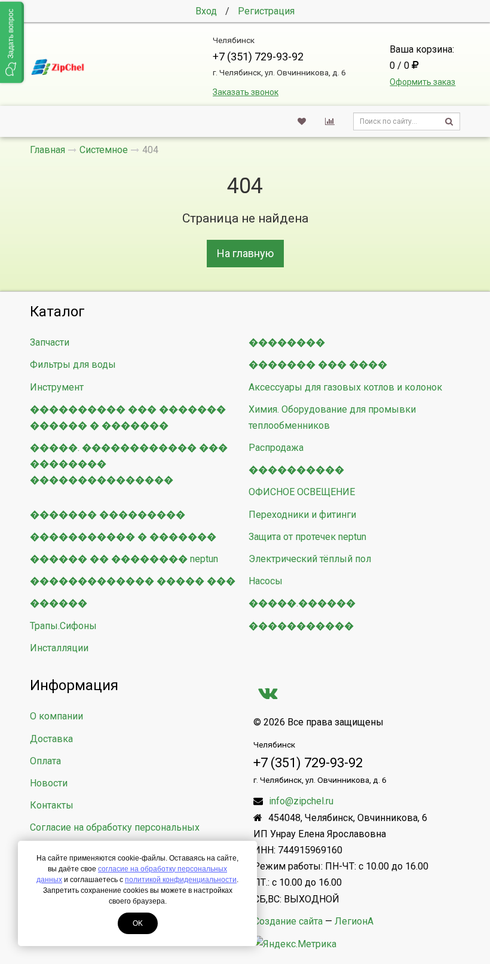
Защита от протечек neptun (307, 536)
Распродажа (276, 447)
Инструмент (57, 387)
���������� (296, 469)
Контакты (52, 805)
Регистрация (266, 11)
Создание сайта (288, 921)
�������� (287, 342)
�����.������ (302, 603)
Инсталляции (59, 648)
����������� (301, 626)
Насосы (266, 581)
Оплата (45, 761)
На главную (245, 253)
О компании (56, 716)
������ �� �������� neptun (124, 559)
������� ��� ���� (318, 364)
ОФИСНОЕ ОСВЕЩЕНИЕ (302, 492)
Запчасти (49, 342)
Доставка (51, 739)
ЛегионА (354, 921)
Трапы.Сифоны (63, 626)
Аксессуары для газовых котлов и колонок (345, 387)
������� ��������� (107, 514)
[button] (12, 42)
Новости (49, 783)
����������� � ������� (123, 536)
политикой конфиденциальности (181, 879)
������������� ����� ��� (132, 581)
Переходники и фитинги (302, 514)
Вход (206, 11)
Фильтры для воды (73, 364)
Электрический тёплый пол (310, 559)
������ (58, 603)
